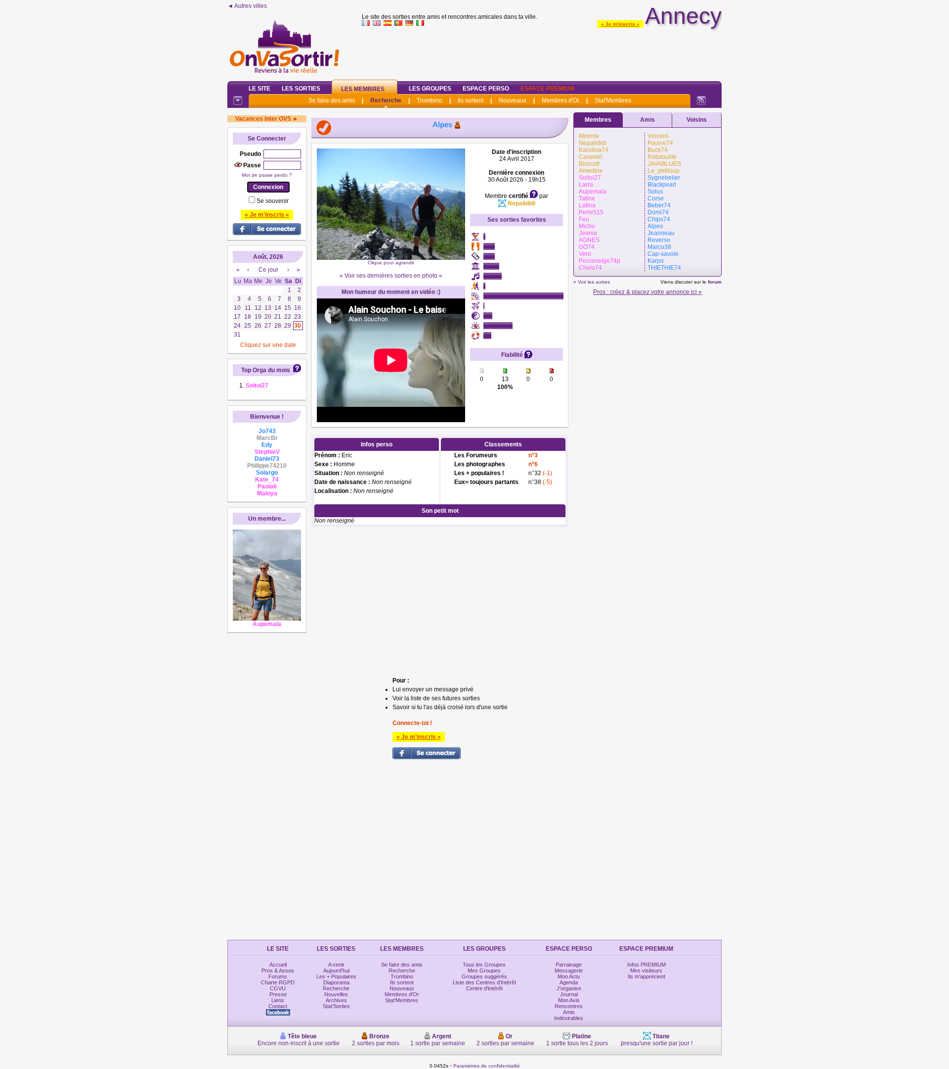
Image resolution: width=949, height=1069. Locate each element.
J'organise (569, 988)
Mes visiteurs (646, 970)
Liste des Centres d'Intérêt (484, 982)
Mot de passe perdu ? (267, 175)
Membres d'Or (560, 100)
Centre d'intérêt (484, 988)
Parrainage (569, 965)
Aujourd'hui (336, 970)
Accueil (278, 965)
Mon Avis (569, 1000)
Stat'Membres (613, 100)
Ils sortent (470, 100)
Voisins (697, 119)
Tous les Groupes (484, 965)
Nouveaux (512, 100)
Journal (569, 994)
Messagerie (569, 970)
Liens (277, 1000)
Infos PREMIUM (646, 965)
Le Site (259, 88)
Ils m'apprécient (646, 976)
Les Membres (363, 89)
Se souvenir (273, 200)
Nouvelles (336, 994)
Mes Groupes (484, 970)
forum (715, 282)
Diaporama (336, 982)
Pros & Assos (277, 970)
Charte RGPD (278, 982)
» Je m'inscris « (620, 24)
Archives (336, 1000)
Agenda (569, 982)
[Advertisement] (542, 51)
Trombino (429, 100)
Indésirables (568, 1018)
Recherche (385, 100)
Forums (277, 976)
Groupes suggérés (484, 976)
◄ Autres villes (247, 5)
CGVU (278, 988)
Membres (598, 119)
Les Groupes (430, 88)
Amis (647, 119)
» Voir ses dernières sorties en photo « (391, 275)
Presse (278, 994)
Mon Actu (569, 976)
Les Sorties (301, 88)
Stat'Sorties (336, 1006)
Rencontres (569, 1006)
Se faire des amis (331, 100)
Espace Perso (486, 88)
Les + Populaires (336, 976)
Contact (277, 1006)
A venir (336, 965)
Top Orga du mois (265, 370)
